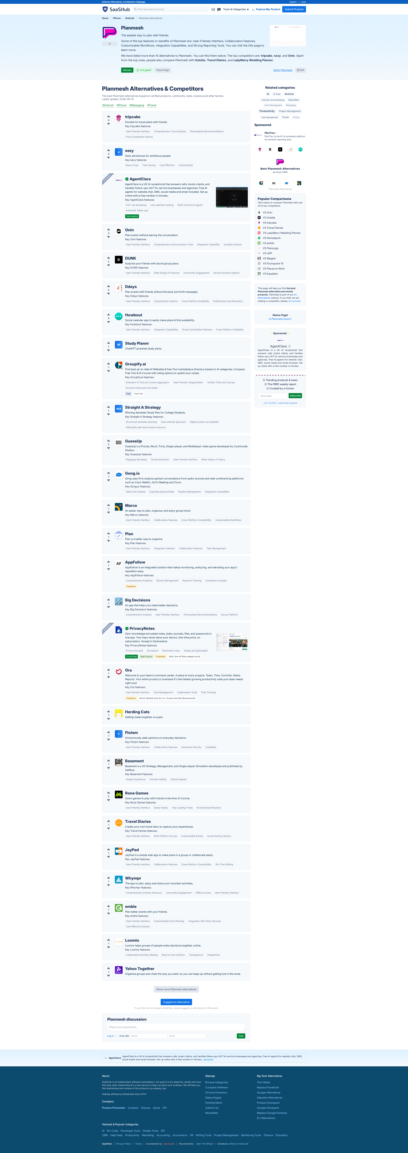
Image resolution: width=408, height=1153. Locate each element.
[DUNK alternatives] (119, 259)
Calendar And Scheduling (273, 100)
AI (268, 94)
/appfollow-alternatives (119, 558)
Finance (268, 1135)
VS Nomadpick (271, 238)
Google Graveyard (268, 1107)
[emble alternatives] (119, 908)
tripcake (266, 55)
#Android (107, 105)
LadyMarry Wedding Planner (253, 60)
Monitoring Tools (251, 1135)
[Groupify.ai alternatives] (119, 365)
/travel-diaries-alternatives (120, 817)
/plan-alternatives (115, 530)
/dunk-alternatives (115, 254)
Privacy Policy (123, 1143)
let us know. (295, 301)
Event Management (273, 105)
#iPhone (121, 105)
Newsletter (211, 1112)
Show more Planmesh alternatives (176, 989)
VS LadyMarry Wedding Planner (281, 232)
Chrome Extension (216, 1092)
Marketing (148, 1135)
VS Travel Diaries (272, 227)
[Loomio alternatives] (119, 941)
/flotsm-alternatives (116, 728)
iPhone (296, 117)
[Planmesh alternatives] (109, 32)
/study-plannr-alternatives (120, 339)
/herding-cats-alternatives (120, 708)
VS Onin (267, 212)
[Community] (219, 9)
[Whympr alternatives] (119, 879)
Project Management (290, 111)
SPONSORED (107, 178)
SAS (118, 408)
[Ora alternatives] (119, 671)
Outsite (200, 60)
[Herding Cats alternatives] (119, 713)
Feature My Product (267, 9)
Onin (291, 55)
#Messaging (137, 105)
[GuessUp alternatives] (119, 442)
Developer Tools (130, 1130)
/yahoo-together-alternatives (122, 964)
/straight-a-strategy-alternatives (124, 403)
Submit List (211, 1107)
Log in (110, 1035)
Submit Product (294, 9)
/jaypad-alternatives (117, 846)
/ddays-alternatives (116, 282)
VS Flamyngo (270, 248)
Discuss (145, 1107)
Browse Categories (216, 1082)
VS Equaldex (270, 273)
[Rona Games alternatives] (119, 794)
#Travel (151, 105)
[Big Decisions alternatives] (119, 601)
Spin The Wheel (204, 1143)
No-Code (112, 1130)
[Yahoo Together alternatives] (119, 970)
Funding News (213, 1102)
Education (293, 99)
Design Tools (150, 1130)
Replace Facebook (268, 1087)
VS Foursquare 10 (272, 263)
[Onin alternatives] (119, 231)
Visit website (132, 216)
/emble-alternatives (116, 902)
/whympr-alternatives (117, 874)
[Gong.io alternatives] (119, 474)
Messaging (291, 105)
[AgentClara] (119, 180)
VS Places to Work (273, 268)
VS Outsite (268, 217)
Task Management (269, 117)
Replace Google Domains (272, 1112)
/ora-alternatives (114, 666)
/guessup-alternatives (118, 437)
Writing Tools (203, 1135)
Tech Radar (263, 1082)
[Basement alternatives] (119, 762)
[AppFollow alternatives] (119, 563)
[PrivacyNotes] (119, 630)
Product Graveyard (268, 1102)
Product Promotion (113, 1107)
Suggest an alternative (176, 1002)
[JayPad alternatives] (119, 851)
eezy (277, 55)
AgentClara (279, 346)
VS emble (268, 243)
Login (303, 2)
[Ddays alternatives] (119, 288)
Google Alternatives (268, 1092)
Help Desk (116, 1135)
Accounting (163, 1135)
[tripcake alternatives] (119, 118)
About (156, 1107)
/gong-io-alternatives (117, 469)
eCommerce (180, 1135)
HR (191, 1135)
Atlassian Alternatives (269, 1097)
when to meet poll (238, 1143)
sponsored (208, 1059)
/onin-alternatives (115, 226)
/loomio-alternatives (117, 936)
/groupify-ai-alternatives (119, 360)
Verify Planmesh (282, 70)
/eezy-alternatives (115, 146)
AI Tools (276, 94)
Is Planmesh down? (280, 318)
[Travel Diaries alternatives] (119, 823)
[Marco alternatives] (119, 507)
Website (127, 70)
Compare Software (216, 1087)
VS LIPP (267, 253)
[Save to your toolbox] (109, 43)
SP (118, 344)
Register (293, 2)
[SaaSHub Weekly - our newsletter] (213, 9)
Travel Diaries (216, 60)
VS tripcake (269, 222)
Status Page (162, 70)
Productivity (267, 111)
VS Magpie (269, 258)
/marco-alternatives (116, 501)
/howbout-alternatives (118, 311)
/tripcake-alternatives (117, 113)
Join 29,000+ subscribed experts (280, 403)
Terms (138, 1143)
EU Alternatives (266, 1118)
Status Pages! (213, 1097)
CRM (105, 1135)
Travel (285, 117)
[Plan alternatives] (119, 535)
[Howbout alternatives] (119, 316)
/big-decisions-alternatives (121, 596)
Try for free (131, 656)
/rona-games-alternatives (120, 789)
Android (289, 94)
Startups (141, 2)
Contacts (133, 1107)
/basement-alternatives (118, 757)
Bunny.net (169, 1143)
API (165, 1107)
